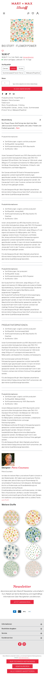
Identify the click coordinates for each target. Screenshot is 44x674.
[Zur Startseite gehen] (22, 6)
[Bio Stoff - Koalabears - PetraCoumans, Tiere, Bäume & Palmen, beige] (11, 551)
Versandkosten (28, 57)
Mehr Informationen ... (24, 657)
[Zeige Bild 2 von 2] (24, 40)
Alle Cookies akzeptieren (22, 671)
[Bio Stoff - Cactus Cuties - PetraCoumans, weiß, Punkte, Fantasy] (33, 551)
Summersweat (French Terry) (13, 73)
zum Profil (5, 500)
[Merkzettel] (32, 13)
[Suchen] (28, 13)
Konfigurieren (22, 666)
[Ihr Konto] (37, 13)
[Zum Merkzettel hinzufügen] (3, 51)
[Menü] (4, 13)
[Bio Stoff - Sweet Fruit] (11, 534)
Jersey (13, 68)
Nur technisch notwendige (22, 661)
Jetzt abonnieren (22, 602)
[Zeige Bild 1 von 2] (20, 40)
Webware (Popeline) (33, 73)
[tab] (21, 124)
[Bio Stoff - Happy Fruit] (33, 517)
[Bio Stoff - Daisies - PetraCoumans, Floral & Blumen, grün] (11, 568)
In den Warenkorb (22, 89)
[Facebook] (20, 644)
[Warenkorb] (41, 12)
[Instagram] (24, 644)
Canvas (5, 68)
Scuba (21, 68)
